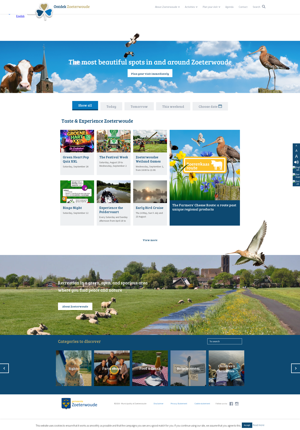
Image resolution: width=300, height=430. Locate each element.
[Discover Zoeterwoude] (62, 11)
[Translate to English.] (296, 168)
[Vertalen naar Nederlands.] (296, 182)
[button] (150, 240)
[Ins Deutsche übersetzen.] (296, 175)
